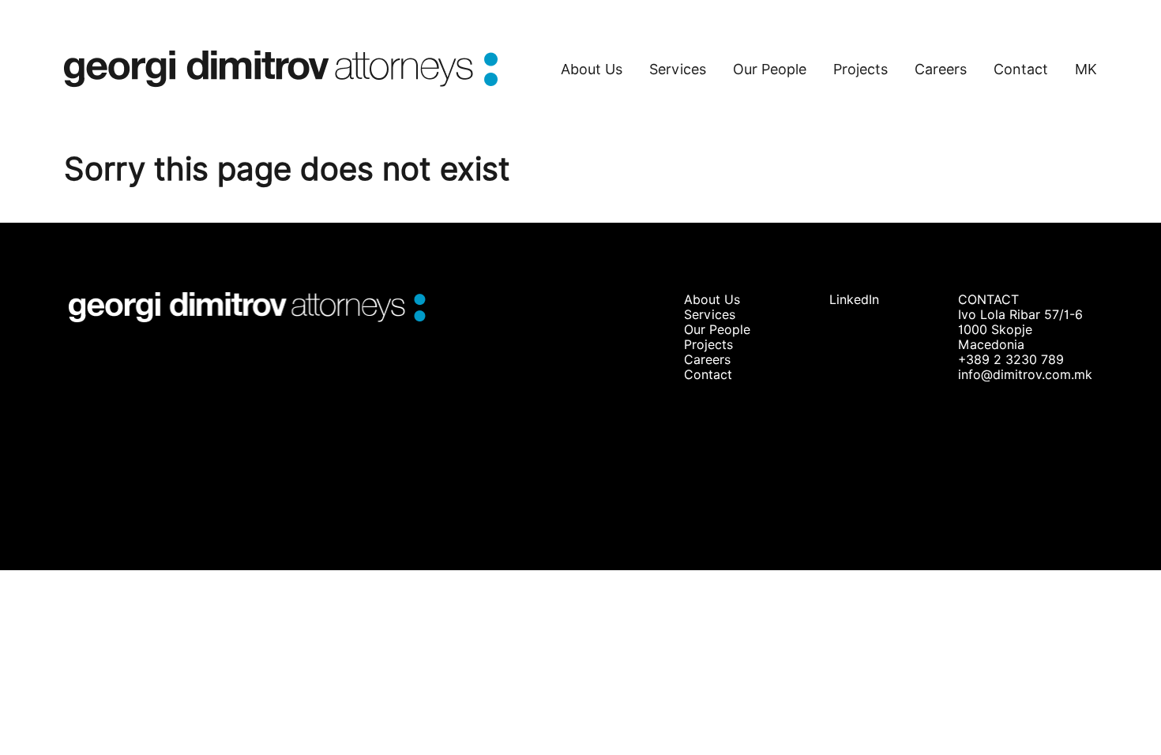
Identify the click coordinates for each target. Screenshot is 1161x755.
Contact (1021, 69)
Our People (769, 69)
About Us (591, 69)
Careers (941, 69)
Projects (860, 69)
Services (677, 69)
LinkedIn (854, 299)
